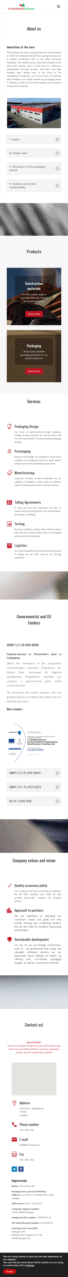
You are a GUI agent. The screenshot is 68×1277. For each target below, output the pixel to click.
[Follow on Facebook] (21, 1169)
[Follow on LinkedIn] (14, 1169)
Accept (9, 1271)
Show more (34, 313)
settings (30, 1265)
